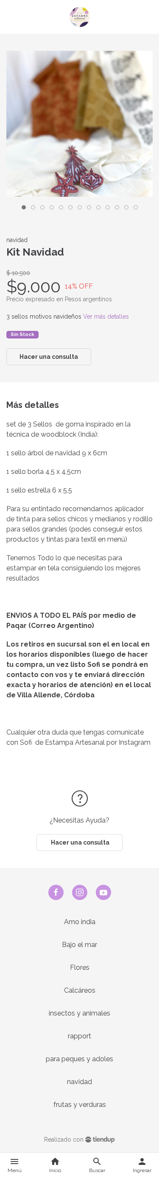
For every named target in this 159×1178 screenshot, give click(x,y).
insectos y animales (79, 1013)
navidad (79, 1082)
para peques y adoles (79, 1059)
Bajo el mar (79, 945)
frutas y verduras (79, 1105)
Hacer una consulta (49, 356)
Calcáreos (79, 990)
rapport (79, 1036)
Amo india (79, 922)
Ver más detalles (106, 316)
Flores (79, 967)
